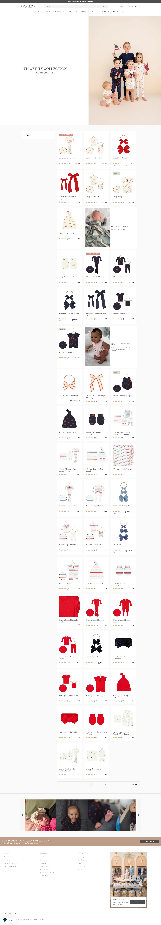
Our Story (81, 857)
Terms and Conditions (47, 872)
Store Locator (44, 866)
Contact (7, 860)
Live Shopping (82, 860)
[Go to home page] (28, 6)
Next (133, 784)
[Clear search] (104, 6)
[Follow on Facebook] (5, 913)
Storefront (43, 860)
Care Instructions (10, 866)
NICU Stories (82, 866)
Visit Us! (137, 902)
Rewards (43, 863)
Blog (79, 863)
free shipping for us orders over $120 (80, 1)
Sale (123, 11)
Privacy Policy (44, 875)
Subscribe (149, 841)
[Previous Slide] (22, 815)
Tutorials (7, 857)
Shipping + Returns (10, 863)
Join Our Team (45, 869)
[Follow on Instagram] (10, 913)
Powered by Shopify (35, 919)
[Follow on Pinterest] (15, 913)
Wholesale (43, 857)
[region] (80, 815)
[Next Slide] (138, 815)
